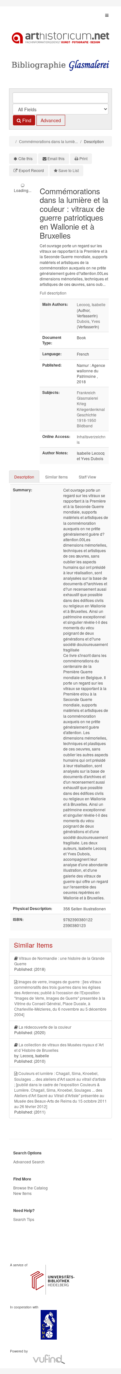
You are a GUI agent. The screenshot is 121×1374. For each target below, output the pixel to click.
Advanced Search (29, 1161)
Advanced (51, 120)
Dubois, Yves (88, 321)
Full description (53, 293)
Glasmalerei (87, 398)
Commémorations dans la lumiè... (48, 141)
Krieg (81, 403)
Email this (56, 158)
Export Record (31, 170)
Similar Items (56, 476)
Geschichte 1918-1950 (86, 417)
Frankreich (86, 392)
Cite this (25, 158)
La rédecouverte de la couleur (45, 1027)
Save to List (68, 170)
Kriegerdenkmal (91, 409)
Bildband (85, 425)
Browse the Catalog (30, 1187)
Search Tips (23, 1219)
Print (83, 158)
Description (24, 476)
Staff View (87, 476)
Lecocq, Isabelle (91, 304)
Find (26, 120)
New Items (22, 1193)
